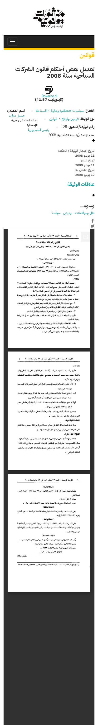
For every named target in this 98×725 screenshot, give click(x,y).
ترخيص (68, 212)
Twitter (92, 226)
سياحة (56, 212)
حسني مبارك (17, 115)
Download (49, 96)
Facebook (92, 221)
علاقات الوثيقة (80, 184)
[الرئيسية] (49, 17)
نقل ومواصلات (84, 212)
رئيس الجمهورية (39, 129)
